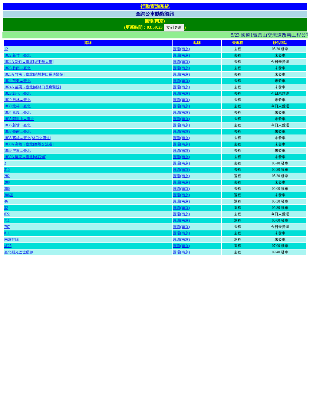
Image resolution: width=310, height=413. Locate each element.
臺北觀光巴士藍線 (18, 252)
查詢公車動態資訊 (155, 13)
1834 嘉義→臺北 (17, 112)
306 (7, 189)
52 (6, 208)
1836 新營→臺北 (17, 125)
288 (7, 182)
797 (7, 227)
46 (6, 201)
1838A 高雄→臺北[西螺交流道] (29, 144)
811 (7, 233)
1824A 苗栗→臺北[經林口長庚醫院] (32, 87)
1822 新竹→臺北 (17, 55)
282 (7, 176)
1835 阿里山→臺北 (19, 119)
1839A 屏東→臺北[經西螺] (25, 157)
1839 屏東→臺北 (17, 150)
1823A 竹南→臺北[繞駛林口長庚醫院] (34, 74)
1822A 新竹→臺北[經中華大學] (29, 62)
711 (7, 220)
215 (7, 169)
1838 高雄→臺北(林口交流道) (27, 138)
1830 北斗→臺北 (17, 106)
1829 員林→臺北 (17, 100)
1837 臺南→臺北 (17, 131)
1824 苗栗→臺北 (17, 81)
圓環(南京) (181, 49)
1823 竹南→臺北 (17, 68)
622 (7, 214)
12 (6, 49)
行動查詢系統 (155, 6)
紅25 (8, 246)
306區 (8, 195)
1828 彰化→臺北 (17, 93)
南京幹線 (11, 239)
